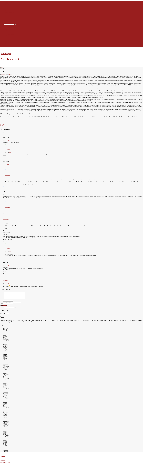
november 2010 (5, 422)
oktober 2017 (5, 365)
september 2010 (5, 424)
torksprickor (21, 321)
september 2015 (5, 378)
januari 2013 (5, 398)
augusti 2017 (5, 367)
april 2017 (4, 372)
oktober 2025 (5, 331)
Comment (2, 299)
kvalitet (116, 320)
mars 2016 (4, 377)
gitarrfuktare (76, 320)
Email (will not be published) (5, 302)
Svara (8, 140)
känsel (118, 320)
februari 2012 (5, 406)
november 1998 (5, 451)
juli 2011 (4, 413)
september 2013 (5, 392)
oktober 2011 (5, 409)
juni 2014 (4, 385)
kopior (107, 320)
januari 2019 (5, 356)
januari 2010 (5, 433)
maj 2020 (4, 350)
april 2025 (4, 337)
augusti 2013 (5, 393)
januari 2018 (5, 361)
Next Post (2, 125)
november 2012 (5, 401)
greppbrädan (87, 320)
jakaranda (105, 320)
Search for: (2, 24)
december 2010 (5, 421)
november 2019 (5, 351)
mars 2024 (4, 338)
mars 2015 (4, 383)
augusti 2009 (5, 438)
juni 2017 (4, 369)
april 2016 (4, 376)
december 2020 (5, 346)
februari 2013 (5, 397)
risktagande (9, 322)
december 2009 (5, 434)
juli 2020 (4, 348)
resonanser (3, 322)
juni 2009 (4, 441)
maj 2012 (4, 404)
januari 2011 (5, 420)
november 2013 (5, 389)
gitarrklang (82, 320)
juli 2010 (4, 426)
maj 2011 (4, 415)
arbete (1, 320)
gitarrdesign (71, 320)
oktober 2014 (5, 384)
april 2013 (4, 396)
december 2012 (5, 399)
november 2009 (5, 435)
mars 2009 (4, 444)
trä (26, 321)
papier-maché (139, 320)
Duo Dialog (34, 320)
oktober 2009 (5, 436)
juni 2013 (4, 395)
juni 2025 (4, 335)
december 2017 (5, 363)
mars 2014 (4, 386)
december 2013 (5, 388)
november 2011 (5, 408)
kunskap (111, 320)
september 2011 (5, 411)
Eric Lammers (47, 320)
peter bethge (5, 219)
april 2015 (4, 382)
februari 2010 (5, 432)
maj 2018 (4, 358)
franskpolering (58, 320)
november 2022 (5, 341)
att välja (17, 320)
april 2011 (4, 416)
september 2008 (5, 450)
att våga (21, 320)
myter (132, 320)
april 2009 (4, 443)
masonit (126, 320)
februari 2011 (5, 418)
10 (12, 74)
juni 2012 (4, 403)
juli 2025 (4, 334)
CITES (32, 320)
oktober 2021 (5, 345)
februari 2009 (5, 445)
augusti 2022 (5, 344)
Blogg (10, 74)
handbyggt (91, 320)
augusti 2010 (5, 425)
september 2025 (5, 332)
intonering (101, 320)
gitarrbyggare (66, 320)
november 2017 (5, 364)
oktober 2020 (5, 347)
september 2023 (5, 339)
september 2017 (5, 366)
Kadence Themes (17, 462)
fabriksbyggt (50, 320)
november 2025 (5, 330)
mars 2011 (4, 417)
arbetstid (13, 320)
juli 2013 (4, 394)
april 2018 (4, 359)
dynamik (37, 320)
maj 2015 (4, 380)
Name (1, 300)
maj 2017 (4, 370)
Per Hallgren (3, 74)
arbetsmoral (10, 320)
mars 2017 (4, 373)
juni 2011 (4, 414)
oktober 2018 (5, 357)
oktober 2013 (5, 390)
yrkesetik (30, 322)
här (41, 120)
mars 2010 (4, 431)
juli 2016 (4, 375)
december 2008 (5, 447)
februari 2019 (5, 355)
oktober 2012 (5, 402)
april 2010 (4, 430)
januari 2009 (5, 446)
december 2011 (5, 407)
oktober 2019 (5, 353)
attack (15, 320)
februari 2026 (5, 329)
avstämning (27, 320)
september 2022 (5, 342)
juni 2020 (4, 349)
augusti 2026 (5, 328)
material (129, 320)
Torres (24, 322)
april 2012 (4, 405)
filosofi (54, 320)
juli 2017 (4, 368)
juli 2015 (4, 379)
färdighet (61, 320)
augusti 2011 (5, 412)
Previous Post (2, 124)
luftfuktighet (122, 320)
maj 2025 (4, 336)
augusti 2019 (5, 354)
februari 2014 (5, 387)
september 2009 (5, 437)
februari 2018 (5, 360)
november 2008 (5, 449)
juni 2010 (4, 427)
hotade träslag (96, 320)
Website (1, 303)
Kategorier (2, 313)
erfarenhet (42, 320)
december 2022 (5, 340)
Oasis (135, 320)
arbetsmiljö (5, 320)
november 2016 (5, 374)
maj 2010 (4, 428)
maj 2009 (4, 442)
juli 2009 (4, 440)
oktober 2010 (5, 423)
